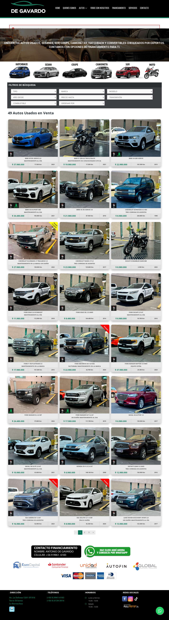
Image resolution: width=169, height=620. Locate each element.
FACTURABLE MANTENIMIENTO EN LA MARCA (84, 366)
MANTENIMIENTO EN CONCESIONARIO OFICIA (84, 161)
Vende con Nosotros (99, 8)
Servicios (133, 8)
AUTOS (81, 8)
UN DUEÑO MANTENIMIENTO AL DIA (84, 417)
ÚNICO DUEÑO (84, 520)
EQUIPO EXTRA (136, 366)
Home (57, 8)
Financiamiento (119, 8)
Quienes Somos (69, 8)
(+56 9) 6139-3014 (55, 600)
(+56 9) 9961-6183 (55, 597)
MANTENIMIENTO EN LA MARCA (33, 366)
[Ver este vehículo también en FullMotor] (131, 605)
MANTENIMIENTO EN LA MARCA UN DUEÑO (33, 263)
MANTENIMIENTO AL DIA (33, 212)
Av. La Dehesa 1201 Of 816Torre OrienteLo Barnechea (22, 600)
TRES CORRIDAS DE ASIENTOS (136, 212)
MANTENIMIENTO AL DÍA (33, 161)
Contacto (144, 8)
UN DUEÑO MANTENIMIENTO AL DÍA (136, 520)
